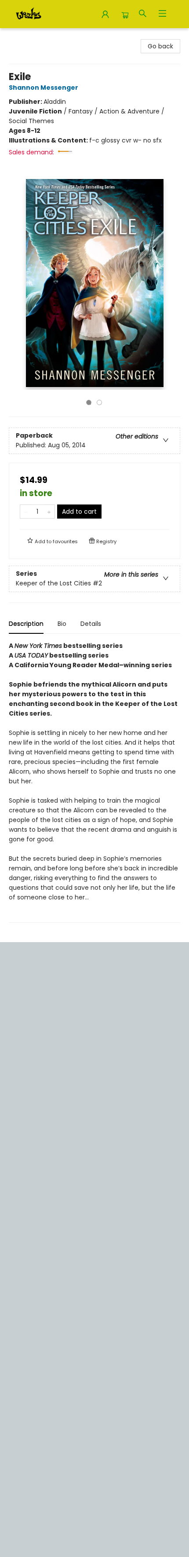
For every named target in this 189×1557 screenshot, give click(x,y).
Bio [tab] (62, 623)
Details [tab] (90, 623)
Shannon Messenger (43, 87)
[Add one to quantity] (49, 511)
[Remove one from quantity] (25, 511)
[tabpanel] (94, 782)
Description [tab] (26, 623)
